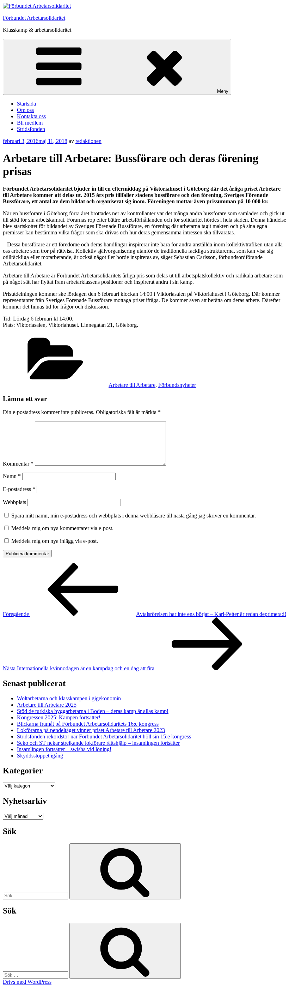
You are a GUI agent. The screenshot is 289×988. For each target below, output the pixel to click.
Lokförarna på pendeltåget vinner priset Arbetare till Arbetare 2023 (91, 730)
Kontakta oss (31, 116)
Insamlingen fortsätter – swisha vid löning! (64, 749)
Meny (222, 91)
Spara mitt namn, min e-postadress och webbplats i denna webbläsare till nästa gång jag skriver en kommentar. (133, 516)
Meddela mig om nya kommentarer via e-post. (62, 528)
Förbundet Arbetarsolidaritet (34, 18)
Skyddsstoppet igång (40, 756)
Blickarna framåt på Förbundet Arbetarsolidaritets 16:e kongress (88, 724)
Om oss (25, 110)
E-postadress (19, 489)
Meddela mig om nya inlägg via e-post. (54, 541)
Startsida (26, 104)
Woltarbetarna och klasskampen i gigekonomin (69, 698)
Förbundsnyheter (177, 385)
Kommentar (18, 464)
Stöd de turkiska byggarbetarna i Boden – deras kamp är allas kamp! (92, 711)
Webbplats (14, 502)
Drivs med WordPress (27, 982)
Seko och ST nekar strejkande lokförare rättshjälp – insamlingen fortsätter (98, 743)
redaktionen (88, 141)
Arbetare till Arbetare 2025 (46, 705)
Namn (12, 476)
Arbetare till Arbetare (132, 385)
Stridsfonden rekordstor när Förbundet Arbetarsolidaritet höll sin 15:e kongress (104, 736)
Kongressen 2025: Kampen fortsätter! (58, 717)
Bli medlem (30, 123)
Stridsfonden (31, 129)
